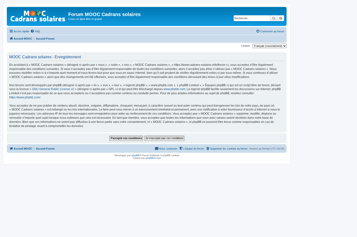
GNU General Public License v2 (53, 89)
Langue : (246, 45)
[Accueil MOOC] (38, 15)
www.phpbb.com (174, 89)
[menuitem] (35, 31)
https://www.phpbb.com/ (24, 97)
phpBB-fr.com (153, 158)
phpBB (135, 155)
